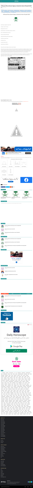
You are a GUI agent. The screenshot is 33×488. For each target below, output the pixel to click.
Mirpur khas (28, 397)
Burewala (20, 376)
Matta (28, 396)
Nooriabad (16, 401)
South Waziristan (3, 410)
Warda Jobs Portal (7, 486)
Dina (24, 380)
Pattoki (28, 402)
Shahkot (27, 407)
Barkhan (24, 375)
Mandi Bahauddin (3, 396)
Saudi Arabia (16, 407)
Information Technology (19, 386)
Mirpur (25, 397)
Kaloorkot (6, 390)
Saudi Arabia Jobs (6, 11)
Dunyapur (7, 381)
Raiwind (22, 405)
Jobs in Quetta (2, 431)
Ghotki (10, 382)
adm (16, 372)
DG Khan (16, 380)
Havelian (21, 385)
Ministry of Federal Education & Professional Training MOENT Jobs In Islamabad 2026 (15, 245)
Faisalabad (23, 381)
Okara (4, 402)
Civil (27, 377)
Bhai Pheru (6, 376)
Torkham (31, 412)
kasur (1, 391)
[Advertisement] (16, 154)
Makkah (19, 395)
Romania (16, 406)
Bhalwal (12, 376)
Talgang (28, 410)
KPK (20, 293)
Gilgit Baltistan (20, 382)
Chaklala (25, 376)
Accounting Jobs (13, 12)
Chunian (25, 377)
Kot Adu (26, 392)
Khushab (28, 391)
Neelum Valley (2, 401)
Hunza (12, 386)
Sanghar (8, 407)
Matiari (25, 396)
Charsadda (5, 377)
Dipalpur (27, 380)
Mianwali (14, 397)
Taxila (1, 412)
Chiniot (17, 377)
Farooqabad (27, 381)
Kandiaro (18, 390)
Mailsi (16, 395)
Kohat (15, 392)
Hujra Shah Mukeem (3, 386)
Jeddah (28, 387)
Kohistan (18, 392)
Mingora (23, 397)
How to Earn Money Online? (6, 12)
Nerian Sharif (6, 401)
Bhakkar (9, 376)
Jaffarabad (12, 387)
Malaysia (30, 395)
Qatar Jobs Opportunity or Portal (26, 11)
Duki (4, 381)
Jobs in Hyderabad (3, 425)
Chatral (8, 377)
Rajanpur (27, 405)
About (1, 469)
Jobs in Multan (2, 424)
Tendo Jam (7, 412)
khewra (25, 391)
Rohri (13, 406)
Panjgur (18, 402)
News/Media (10, 401)
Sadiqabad (19, 406)
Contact (2, 472)
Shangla (29, 407)
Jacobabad (9, 387)
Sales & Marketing (28, 406)
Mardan (20, 396)
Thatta (18, 412)
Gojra (23, 382)
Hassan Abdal (9, 385)
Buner (17, 376)
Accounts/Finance (11, 372)
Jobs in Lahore (2, 419)
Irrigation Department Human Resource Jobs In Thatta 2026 (12, 232)
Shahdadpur (23, 407)
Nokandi (13, 401)
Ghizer (8, 382)
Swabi (21, 410)
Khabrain (8, 391)
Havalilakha (15, 385)
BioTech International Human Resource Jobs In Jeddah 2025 (27, 197)
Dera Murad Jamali (12, 380)
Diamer (22, 380)
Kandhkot (15, 390)
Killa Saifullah (12, 392)
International (24, 386)
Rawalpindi (5, 406)
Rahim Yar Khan (18, 405)
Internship (2, 387)
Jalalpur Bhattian (16, 387)
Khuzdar (2, 392)
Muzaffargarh (2, 400)
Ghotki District (13, 382)
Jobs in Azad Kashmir (3, 465)
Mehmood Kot (6, 397)
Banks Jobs (18, 375)
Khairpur (11, 391)
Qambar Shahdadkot (9, 405)
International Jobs (4, 4)
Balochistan (28, 293)
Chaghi (22, 376)
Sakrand (25, 406)
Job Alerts (31, 486)
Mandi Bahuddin (8, 396)
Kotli (28, 392)
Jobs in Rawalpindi (3, 426)
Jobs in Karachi (2, 420)
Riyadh (11, 406)
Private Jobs (2, 441)
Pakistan (13, 402)
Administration (19, 372)
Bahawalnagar (2, 375)
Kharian (23, 391)
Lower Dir (7, 395)
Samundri (5, 407)
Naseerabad (17, 400)
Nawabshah (29, 400)
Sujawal (8, 410)
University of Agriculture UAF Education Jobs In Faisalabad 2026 (13, 225)
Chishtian (20, 377)
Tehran (4, 412)
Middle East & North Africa (18, 397)
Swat (23, 410)
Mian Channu (10, 397)
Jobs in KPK (2, 463)
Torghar (28, 412)
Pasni (24, 402)
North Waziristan (24, 401)
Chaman (2, 377)
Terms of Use (2, 474)
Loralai (4, 395)
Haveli (18, 385)
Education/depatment (11, 381)
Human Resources (8, 386)
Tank (20, 411)
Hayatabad (24, 385)
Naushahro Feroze (21, 400)
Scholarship (20, 407)
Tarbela (22, 411)
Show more (31, 189)
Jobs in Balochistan (3, 464)
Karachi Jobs (22, 10)
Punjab (5, 293)
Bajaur (12, 375)
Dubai (1, 381)
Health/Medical (27, 385)
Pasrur (26, 402)
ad (14, 372)
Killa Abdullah (8, 392)
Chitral (22, 377)
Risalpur (9, 406)
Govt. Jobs (26, 382)
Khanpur (17, 391)
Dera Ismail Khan (7, 380)
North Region (20, 401)
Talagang (26, 410)
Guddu (29, 382)
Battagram (27, 375)
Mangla (11, 396)
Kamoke (12, 390)
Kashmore (28, 390)
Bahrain (10, 375)
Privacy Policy (2, 473)
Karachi (23, 390)
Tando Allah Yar (6, 411)
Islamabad (5, 387)
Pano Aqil (21, 402)
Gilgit (17, 382)
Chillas (14, 377)
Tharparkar (16, 412)
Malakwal (27, 395)
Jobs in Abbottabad (3, 436)
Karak (25, 390)
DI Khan (19, 380)
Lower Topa (11, 395)
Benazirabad (2, 376)
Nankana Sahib (10, 400)
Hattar (12, 385)
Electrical (20, 381)
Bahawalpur (6, 375)
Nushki (2, 402)
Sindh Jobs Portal (17, 11)
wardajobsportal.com (25, 101)
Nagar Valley (6, 400)
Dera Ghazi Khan (3, 380)
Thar (13, 412)
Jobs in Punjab (12, 11)
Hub (30, 385)
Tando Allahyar (10, 411)
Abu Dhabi (7, 372)
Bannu (21, 375)
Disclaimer (2, 475)
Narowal (14, 400)
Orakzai (7, 402)
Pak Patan (10, 402)
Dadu (29, 377)
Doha (29, 380)
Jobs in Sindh (2, 462)
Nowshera (28, 401)
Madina (14, 395)
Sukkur (11, 410)
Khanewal (14, 391)
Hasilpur (6, 385)
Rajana (24, 405)
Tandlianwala (2, 411)
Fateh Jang (2, 382)
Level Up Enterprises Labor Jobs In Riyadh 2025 (16, 197)
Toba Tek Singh (21, 412)
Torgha (25, 412)
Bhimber (15, 376)
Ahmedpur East (23, 372)
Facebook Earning (16, 10)
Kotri (30, 392)
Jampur (19, 387)
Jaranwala (25, 387)
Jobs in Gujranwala (3, 432)
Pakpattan (16, 402)
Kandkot (20, 390)
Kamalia (9, 390)
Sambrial (2, 407)
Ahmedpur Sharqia (28, 372)
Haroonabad (2, 385)
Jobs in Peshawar (3, 430)
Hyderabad (15, 386)
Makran (21, 395)
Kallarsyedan (2, 390)
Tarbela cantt (25, 411)
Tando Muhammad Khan (16, 411)
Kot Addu (23, 392)
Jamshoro (22, 387)
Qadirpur (5, 405)
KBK (3, 391)
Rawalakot (2, 406)
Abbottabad (3, 372)
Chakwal (28, 376)
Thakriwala (10, 412)
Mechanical (2, 397)
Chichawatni (11, 377)
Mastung (23, 396)
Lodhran (2, 395)
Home (1, 4)
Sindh (12, 293)
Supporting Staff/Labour (16, 410)
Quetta (15, 405)
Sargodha (13, 407)
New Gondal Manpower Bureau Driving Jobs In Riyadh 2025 (6, 197)
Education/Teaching (16, 381)
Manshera (17, 396)
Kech (5, 391)
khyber (5, 392)
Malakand (24, 395)
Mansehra (14, 396)
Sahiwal (22, 406)
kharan (20, 391)
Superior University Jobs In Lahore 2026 (10, 267)
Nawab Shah (25, 400)
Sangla (10, 407)
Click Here (19, 103)
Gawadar (5, 382)
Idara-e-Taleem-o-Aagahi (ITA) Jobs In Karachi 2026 (11, 274)
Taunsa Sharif (29, 411)
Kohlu (20, 392)
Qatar (12, 405)
